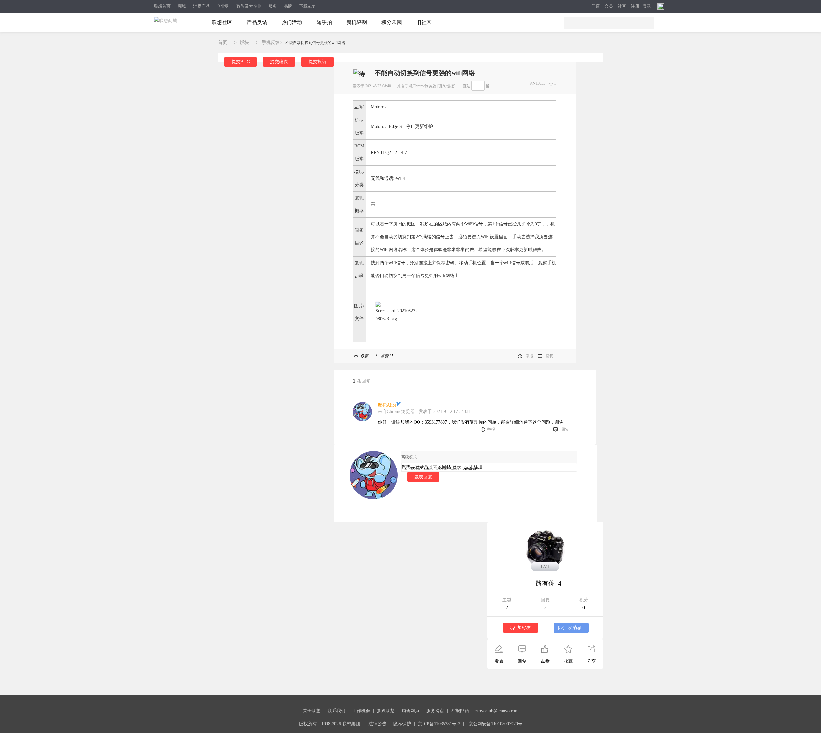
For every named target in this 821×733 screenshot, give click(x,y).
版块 (244, 42)
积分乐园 (391, 22)
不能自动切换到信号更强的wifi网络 (315, 42)
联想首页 (162, 6)
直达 (466, 86)
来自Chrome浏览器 (396, 411)
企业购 (223, 6)
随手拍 (324, 22)
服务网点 (435, 710)
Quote (441, 468)
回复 (549, 356)
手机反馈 (271, 42)
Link (428, 468)
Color (415, 468)
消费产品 (201, 6)
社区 (622, 6)
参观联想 (386, 710)
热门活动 (292, 22)
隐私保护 (402, 723)
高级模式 (409, 457)
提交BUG (241, 61)
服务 (272, 6)
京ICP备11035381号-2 (439, 723)
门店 (595, 6)
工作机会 (361, 710)
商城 (182, 6)
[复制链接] (446, 86)
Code (454, 468)
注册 (635, 6)
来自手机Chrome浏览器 (416, 86)
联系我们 (336, 710)
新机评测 (356, 22)
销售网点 (410, 710)
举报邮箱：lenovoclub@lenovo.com (485, 710)
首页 (222, 42)
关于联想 (312, 710)
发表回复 (423, 476)
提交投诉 (317, 61)
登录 (647, 6)
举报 (529, 356)
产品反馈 (257, 22)
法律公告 (377, 723)
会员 (609, 6)
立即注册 (474, 467)
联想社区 (222, 22)
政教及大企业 (248, 6)
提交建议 (279, 61)
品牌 (288, 6)
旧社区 (424, 22)
